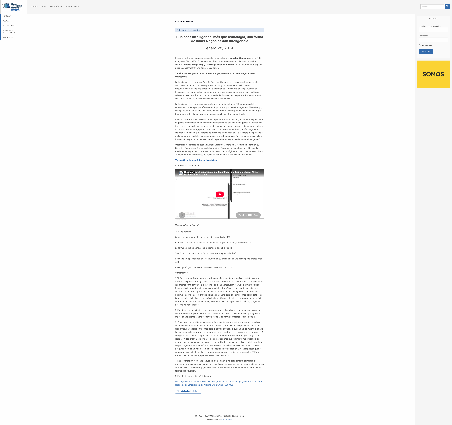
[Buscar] (447, 6)
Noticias (7, 16)
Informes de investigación (9, 32)
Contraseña (423, 36)
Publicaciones (9, 26)
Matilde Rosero (227, 419)
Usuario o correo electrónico (429, 26)
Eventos (6, 37)
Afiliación (54, 7)
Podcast (7, 21)
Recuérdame (426, 45)
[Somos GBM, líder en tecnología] (433, 74)
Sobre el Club (37, 7)
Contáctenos (72, 7)
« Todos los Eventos (184, 21)
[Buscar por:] (432, 6)
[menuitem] (38, 4)
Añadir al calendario (189, 391)
